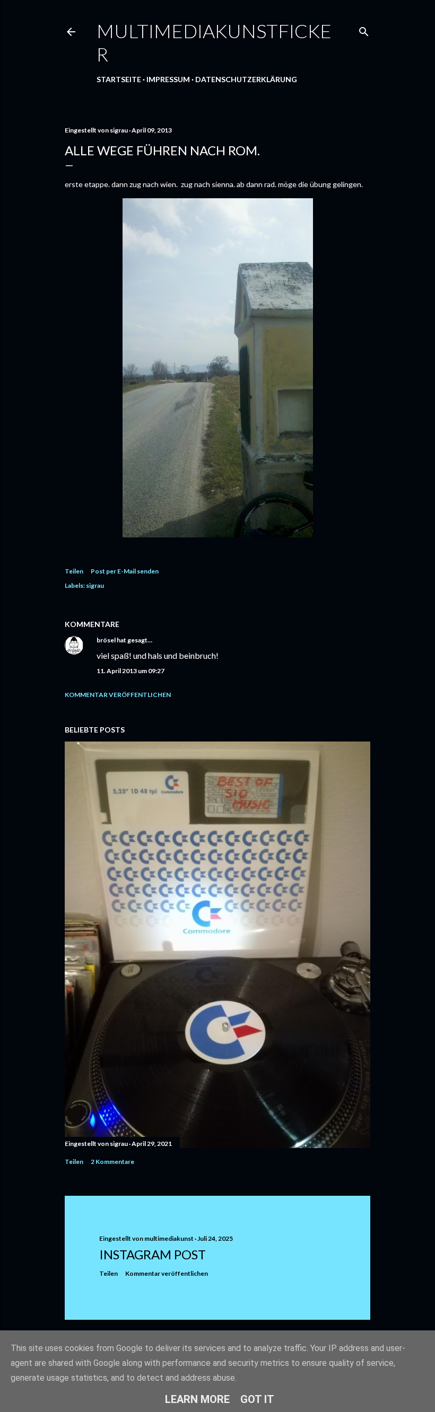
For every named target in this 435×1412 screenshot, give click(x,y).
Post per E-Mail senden (125, 571)
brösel (106, 640)
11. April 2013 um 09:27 (130, 671)
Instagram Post (152, 1254)
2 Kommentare (112, 1162)
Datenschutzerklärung (246, 79)
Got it (257, 1399)
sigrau (95, 585)
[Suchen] (364, 29)
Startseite (119, 79)
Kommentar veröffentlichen (118, 695)
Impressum (168, 79)
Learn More (197, 1399)
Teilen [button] (74, 571)
